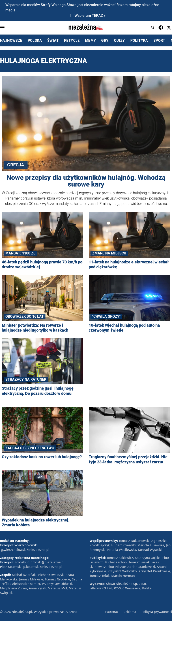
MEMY (90, 40)
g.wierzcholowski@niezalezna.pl (25, 549)
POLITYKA (139, 40)
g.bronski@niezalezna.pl (46, 562)
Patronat (111, 612)
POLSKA (35, 40)
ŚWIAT (53, 40)
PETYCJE (72, 40)
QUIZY (119, 40)
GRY (104, 40)
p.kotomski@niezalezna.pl (42, 567)
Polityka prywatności (157, 612)
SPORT (159, 40)
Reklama (129, 612)
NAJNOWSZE (11, 40)
